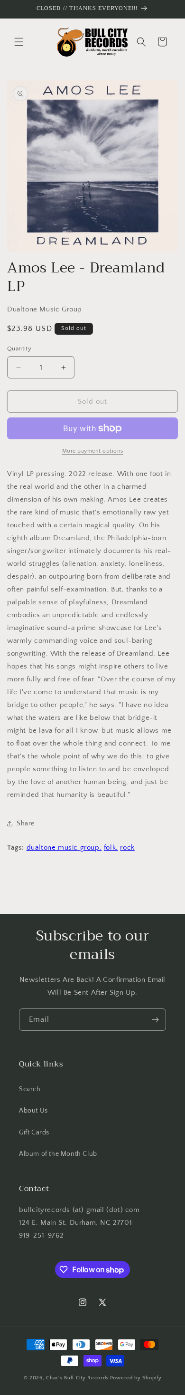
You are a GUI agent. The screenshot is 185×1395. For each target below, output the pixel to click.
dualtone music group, (64, 847)
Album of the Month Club (58, 1154)
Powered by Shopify (136, 1378)
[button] (19, 41)
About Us (33, 1110)
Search (30, 1089)
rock (127, 847)
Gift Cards (34, 1132)
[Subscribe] (155, 1019)
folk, (111, 847)
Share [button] (26, 823)
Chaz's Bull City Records (77, 1378)
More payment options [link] (92, 451)
